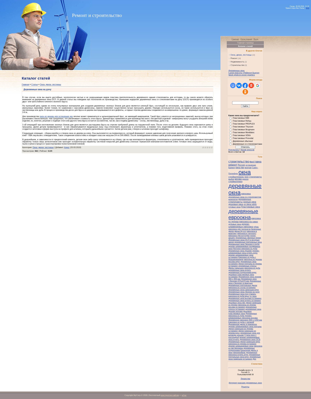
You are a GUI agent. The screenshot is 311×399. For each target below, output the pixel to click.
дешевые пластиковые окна (240, 312)
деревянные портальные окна (248, 242)
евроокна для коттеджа (238, 235)
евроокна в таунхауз (246, 233)
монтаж (248, 167)
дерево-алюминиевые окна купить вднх (244, 252)
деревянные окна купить (239, 270)
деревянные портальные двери (242, 285)
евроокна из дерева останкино (242, 344)
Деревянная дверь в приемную (242, 324)
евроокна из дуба (252, 268)
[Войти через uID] (233, 85)
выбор (231, 179)
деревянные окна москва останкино (244, 298)
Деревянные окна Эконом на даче (244, 292)
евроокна (246, 193)
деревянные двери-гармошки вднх (244, 342)
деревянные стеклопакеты (239, 200)
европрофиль (239, 352)
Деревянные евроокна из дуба (242, 314)
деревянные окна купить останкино (244, 300)
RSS (307, 8)
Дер (254, 359)
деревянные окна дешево (240, 251)
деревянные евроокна (243, 214)
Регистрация (246, 39)
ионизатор (233, 199)
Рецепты (245, 387)
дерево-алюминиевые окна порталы (245, 326)
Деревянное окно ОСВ (250, 339)
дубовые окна (234, 224)
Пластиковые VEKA (242, 135)
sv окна (253, 296)
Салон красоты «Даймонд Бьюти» (243, 73)
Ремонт (234, 58)
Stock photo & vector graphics (241, 75)
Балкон (231, 167)
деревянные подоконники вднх (242, 272)
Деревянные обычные (243, 141)
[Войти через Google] (257, 85)
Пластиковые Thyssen (243, 127)
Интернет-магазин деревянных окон (245, 383)
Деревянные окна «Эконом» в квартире (244, 282)
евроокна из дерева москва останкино (242, 306)
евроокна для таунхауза (239, 229)
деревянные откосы (247, 266)
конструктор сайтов (170, 395)
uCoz (184, 395)
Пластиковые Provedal (243, 138)
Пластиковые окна (250, 207)
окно (246, 177)
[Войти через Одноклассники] (245, 92)
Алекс (66, 147)
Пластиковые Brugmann (243, 129)
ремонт (232, 164)
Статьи (34, 84)
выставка (255, 161)
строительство (238, 161)
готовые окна (234, 207)
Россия (241, 165)
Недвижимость (237, 62)
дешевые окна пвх (236, 303)
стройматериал (235, 181)
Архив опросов (247, 150)
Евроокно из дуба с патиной (241, 322)
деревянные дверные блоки (248, 238)
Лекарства (245, 379)
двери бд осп (240, 231)
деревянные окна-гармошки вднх (243, 290)
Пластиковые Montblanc (243, 132)
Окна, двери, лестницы (50, 84)
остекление (250, 165)
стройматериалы (236, 177)
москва (238, 179)
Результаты (233, 150)
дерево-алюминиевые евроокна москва (243, 317)
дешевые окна (235, 204)
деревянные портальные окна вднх (244, 356)
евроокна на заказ (248, 221)
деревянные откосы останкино (242, 308)
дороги (245, 179)
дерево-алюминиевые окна (240, 346)
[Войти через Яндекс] (251, 85)
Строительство (237, 65)
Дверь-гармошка (236, 268)
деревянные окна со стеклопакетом (244, 197)
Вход (256, 39)
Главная (25, 84)
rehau (256, 227)
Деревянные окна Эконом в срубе (244, 244)
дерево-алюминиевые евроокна (240, 225)
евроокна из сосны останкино (242, 287)
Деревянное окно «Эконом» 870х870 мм (242, 280)
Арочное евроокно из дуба (245, 248)
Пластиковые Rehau (242, 121)
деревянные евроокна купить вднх (242, 353)
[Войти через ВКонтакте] (239, 85)
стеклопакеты (255, 177)
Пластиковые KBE (241, 118)
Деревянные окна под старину (242, 294)
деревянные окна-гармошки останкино (244, 358)
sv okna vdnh (250, 204)
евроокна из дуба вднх (238, 296)
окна (244, 172)
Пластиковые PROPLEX (244, 124)
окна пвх (239, 167)
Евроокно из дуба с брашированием (242, 258)
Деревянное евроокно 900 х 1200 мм (245, 320)
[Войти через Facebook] (245, 85)
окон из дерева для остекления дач (56, 116)
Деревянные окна (236, 70)
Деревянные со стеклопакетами (247, 144)
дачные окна (249, 202)
